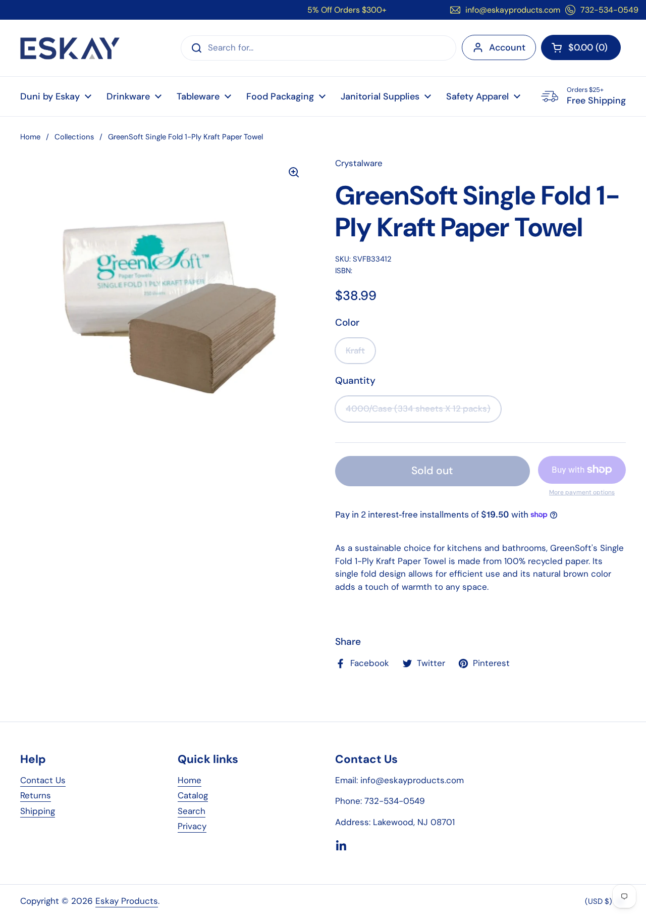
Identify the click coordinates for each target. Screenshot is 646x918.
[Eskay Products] (70, 48)
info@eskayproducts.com (512, 10)
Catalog (193, 795)
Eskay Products (126, 900)
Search (191, 811)
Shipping (37, 811)
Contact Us (43, 780)
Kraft (355, 350)
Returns (35, 795)
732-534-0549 (609, 10)
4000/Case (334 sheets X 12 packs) (418, 408)
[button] (581, 47)
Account (507, 47)
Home (30, 137)
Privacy (192, 826)
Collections (74, 137)
